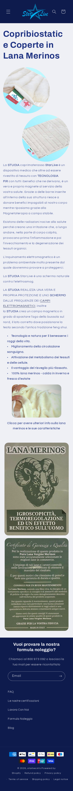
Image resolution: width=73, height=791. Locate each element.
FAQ (11, 691)
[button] (8, 11)
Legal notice (61, 779)
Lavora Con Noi (18, 709)
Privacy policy (53, 773)
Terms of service (18, 779)
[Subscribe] (60, 676)
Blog (11, 727)
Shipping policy (41, 779)
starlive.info (34, 768)
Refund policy (33, 773)
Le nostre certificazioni (23, 700)
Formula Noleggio (20, 718)
